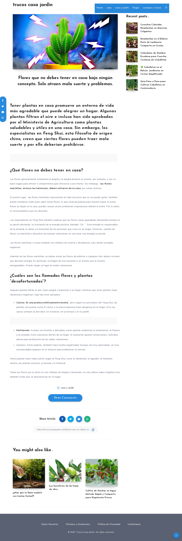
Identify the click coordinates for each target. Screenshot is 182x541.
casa (109, 8)
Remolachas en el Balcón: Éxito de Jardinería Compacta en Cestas (154, 42)
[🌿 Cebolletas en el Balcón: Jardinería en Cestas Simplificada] (132, 70)
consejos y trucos (152, 8)
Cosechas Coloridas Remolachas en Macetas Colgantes (153, 28)
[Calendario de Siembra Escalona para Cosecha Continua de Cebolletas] (132, 56)
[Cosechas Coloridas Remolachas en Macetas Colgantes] (132, 28)
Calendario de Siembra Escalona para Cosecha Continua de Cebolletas (153, 56)
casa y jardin (122, 8)
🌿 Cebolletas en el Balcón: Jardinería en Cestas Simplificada (151, 70)
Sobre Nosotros (49, 524)
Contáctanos (134, 524)
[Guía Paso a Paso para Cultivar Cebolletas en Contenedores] (132, 85)
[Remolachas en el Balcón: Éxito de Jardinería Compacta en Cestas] (132, 42)
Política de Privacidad (109, 524)
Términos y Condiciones (78, 524)
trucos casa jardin (33, 4)
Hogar (135, 8)
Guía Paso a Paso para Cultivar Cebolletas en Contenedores (153, 84)
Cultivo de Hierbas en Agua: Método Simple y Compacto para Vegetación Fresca (101, 494)
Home (100, 8)
